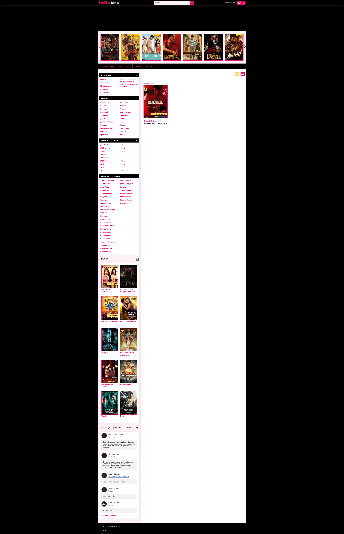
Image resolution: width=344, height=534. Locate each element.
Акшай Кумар (105, 190)
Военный (104, 112)
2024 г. (122, 164)
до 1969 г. (104, 145)
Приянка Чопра (126, 200)
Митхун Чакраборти (108, 210)
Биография (104, 102)
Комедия (103, 132)
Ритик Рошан (105, 232)
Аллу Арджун (105, 187)
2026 (128, 67)
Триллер (123, 122)
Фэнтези (123, 132)
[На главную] (111, 2)
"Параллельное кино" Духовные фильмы (128, 80)
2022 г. (122, 158)
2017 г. (102, 171)
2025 (121, 67)
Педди (110, 491)
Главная (103, 67)
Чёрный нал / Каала (155, 124)
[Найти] (192, 3)
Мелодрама (124, 102)
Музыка (123, 106)
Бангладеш (105, 93)
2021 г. (122, 154)
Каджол (123, 187)
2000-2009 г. (105, 158)
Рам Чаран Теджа (107, 226)
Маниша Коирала (126, 193)
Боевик (103, 106)
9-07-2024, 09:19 (150, 83)
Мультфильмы (106, 86)
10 (165, 121)
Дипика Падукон (126, 184)
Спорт (122, 119)
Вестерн (103, 109)
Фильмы (149, 67)
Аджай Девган (106, 193)
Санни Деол (105, 239)
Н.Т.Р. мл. (104, 213)
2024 (113, 67)
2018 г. (122, 145)
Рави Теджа (105, 219)
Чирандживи (105, 245)
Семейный (124, 115)
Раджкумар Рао (106, 223)
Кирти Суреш (105, 203)
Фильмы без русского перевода (128, 86)
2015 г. (102, 164)
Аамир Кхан (105, 184)
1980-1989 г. (105, 151)
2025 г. (122, 167)
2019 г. (122, 148)
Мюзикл (123, 109)
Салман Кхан (105, 235)
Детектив (104, 115)
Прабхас (103, 216)
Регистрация (230, 3)
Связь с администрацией (110, 527)
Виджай (103, 197)
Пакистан (104, 89)
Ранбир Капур (105, 229)
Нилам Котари (125, 197)
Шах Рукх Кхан (106, 248)
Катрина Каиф (125, 190)
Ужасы (122, 125)
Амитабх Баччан (107, 181)
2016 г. (102, 167)
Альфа (110, 505)
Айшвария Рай (125, 181)
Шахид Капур (105, 252)
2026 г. (122, 171)
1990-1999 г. (105, 154)
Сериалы (138, 67)
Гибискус (111, 457)
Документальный (107, 122)
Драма (103, 119)
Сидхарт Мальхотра (108, 242)
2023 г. (122, 161)
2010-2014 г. (105, 161)
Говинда (103, 200)
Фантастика (124, 128)
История (103, 125)
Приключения (125, 112)
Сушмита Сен (125, 203)
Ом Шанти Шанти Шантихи (118, 477)
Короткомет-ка (106, 128)
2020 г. (122, 151)
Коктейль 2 (112, 437)
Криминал (104, 135)
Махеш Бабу (105, 206)
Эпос (122, 135)
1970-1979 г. (105, 148)
